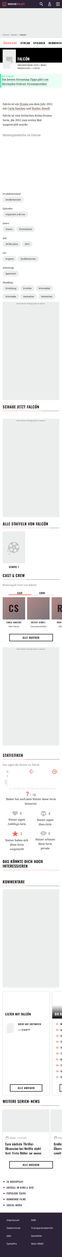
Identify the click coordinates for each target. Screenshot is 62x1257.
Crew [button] (42, 593)
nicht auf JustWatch (29, 1024)
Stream (25, 43)
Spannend (11, 273)
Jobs (9, 1235)
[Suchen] (41, 4)
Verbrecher (28, 296)
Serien (14, 34)
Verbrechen (46, 296)
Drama (9, 229)
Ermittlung (11, 288)
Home (6, 34)
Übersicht (10, 43)
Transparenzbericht (42, 1227)
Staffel (36, 68)
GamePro (12, 1243)
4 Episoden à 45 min (15, 214)
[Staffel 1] (14, 547)
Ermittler (27, 288)
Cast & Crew (14, 575)
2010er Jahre (12, 244)
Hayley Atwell (41, 108)
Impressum (13, 1220)
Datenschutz (14, 1227)
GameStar (36, 1235)
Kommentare (14, 881)
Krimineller (11, 296)
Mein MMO (37, 1243)
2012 (27, 244)
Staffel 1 (14, 567)
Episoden (39, 43)
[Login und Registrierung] (49, 4)
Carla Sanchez (16, 108)
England (10, 258)
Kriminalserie (25, 229)
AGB (33, 1220)
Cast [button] (19, 593)
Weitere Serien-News (21, 1101)
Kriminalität (44, 288)
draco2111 (26, 1029)
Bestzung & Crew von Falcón (20, 585)
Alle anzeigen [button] (31, 637)
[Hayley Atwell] (38, 608)
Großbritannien (13, 199)
